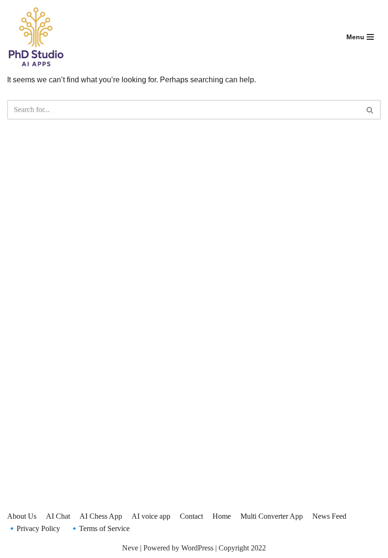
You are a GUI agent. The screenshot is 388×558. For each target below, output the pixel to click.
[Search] (370, 110)
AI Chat (58, 516)
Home (221, 516)
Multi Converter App (271, 516)
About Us (21, 516)
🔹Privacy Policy (33, 528)
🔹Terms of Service (100, 528)
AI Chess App (100, 516)
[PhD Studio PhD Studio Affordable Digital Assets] (35, 37)
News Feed (329, 516)
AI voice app (151, 516)
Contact (191, 516)
